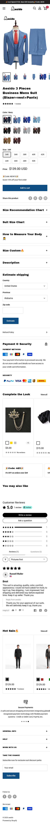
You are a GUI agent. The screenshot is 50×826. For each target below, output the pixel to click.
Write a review (25, 515)
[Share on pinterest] (45, 610)
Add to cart (25, 188)
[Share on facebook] (35, 611)
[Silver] (27, 130)
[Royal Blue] (27, 119)
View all (44, 395)
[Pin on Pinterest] (35, 198)
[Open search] (34, 8)
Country (6, 280)
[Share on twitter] (40, 610)
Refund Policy (8, 332)
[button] (25, 527)
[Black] (7, 130)
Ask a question (25, 520)
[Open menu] (4, 8)
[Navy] (7, 119)
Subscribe (11, 775)
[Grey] (17, 130)
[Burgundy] (17, 140)
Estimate (11, 321)
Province (6, 292)
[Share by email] (45, 198)
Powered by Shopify (10, 821)
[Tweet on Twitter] (40, 198)
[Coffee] (36, 130)
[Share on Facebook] (30, 198)
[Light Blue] (36, 119)
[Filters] (5, 559)
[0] (45, 8)
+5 (28, 443)
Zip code (6, 305)
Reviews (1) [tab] (14, 552)
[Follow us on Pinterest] (15, 796)
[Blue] (17, 119)
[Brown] (7, 140)
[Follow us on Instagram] (9, 796)
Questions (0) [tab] (36, 552)
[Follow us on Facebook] (4, 796)
